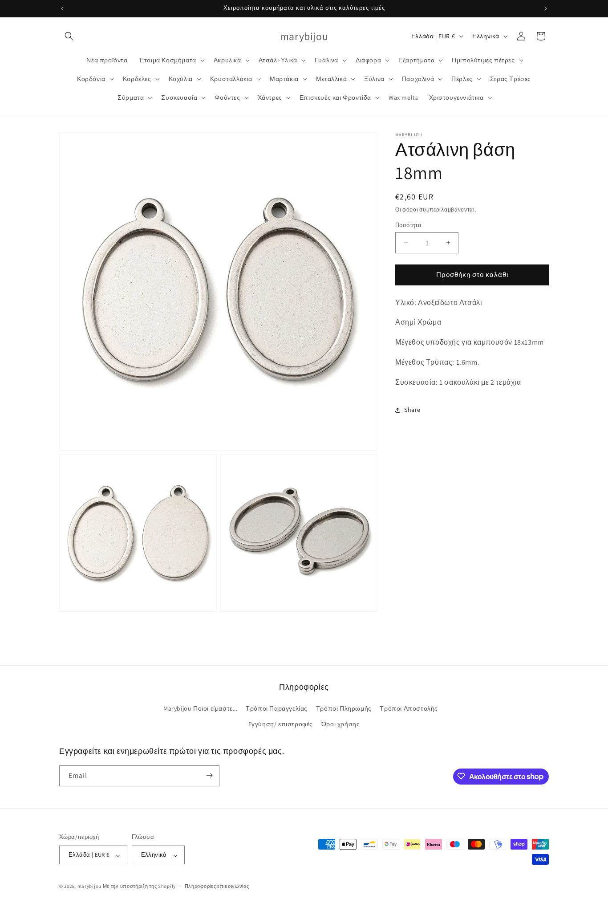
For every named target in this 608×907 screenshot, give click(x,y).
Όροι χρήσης (340, 724)
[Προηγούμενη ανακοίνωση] (62, 8)
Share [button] (412, 410)
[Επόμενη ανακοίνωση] (545, 8)
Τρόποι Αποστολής (409, 708)
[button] (69, 36)
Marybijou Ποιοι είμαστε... (200, 708)
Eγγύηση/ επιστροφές (280, 724)
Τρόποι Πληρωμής (344, 708)
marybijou (89, 886)
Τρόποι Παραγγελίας (277, 708)
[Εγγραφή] (209, 775)
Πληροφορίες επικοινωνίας (217, 886)
